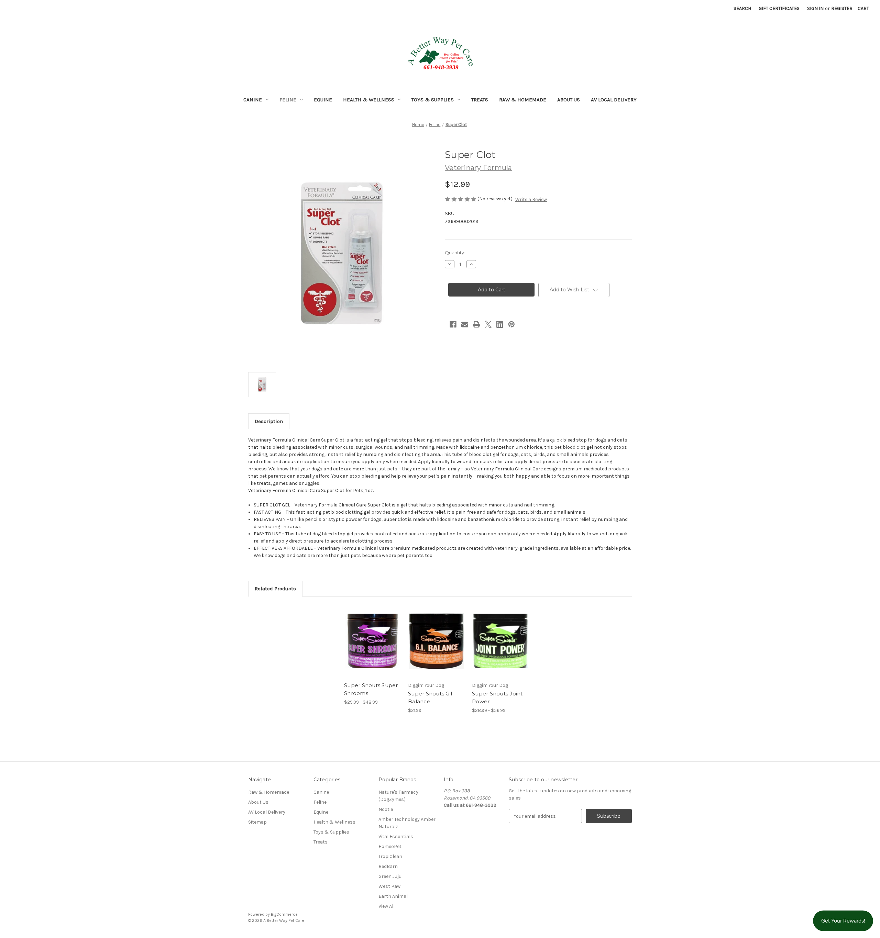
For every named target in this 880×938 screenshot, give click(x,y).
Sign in (815, 8)
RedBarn (388, 866)
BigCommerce (284, 914)
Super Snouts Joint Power (497, 697)
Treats (479, 100)
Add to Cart (436, 647)
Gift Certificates (779, 8)
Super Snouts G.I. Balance (430, 697)
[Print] (476, 324)
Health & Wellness (368, 100)
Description (269, 421)
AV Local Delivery (614, 100)
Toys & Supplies (432, 100)
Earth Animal (393, 896)
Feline (287, 100)
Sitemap (257, 822)
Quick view (366, 635)
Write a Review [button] (531, 199)
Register (841, 8)
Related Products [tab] (275, 588)
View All (386, 906)
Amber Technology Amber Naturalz (407, 822)
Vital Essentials (395, 836)
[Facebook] (453, 324)
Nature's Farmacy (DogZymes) (398, 795)
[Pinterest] (511, 324)
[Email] (464, 324)
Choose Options (372, 647)
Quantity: (455, 252)
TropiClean (390, 856)
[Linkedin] (499, 324)
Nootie (385, 809)
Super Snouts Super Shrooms (371, 689)
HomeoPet (390, 846)
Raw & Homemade (522, 100)
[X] (488, 324)
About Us (568, 100)
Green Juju (390, 876)
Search (742, 8)
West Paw (389, 886)
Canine (252, 100)
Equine (323, 100)
